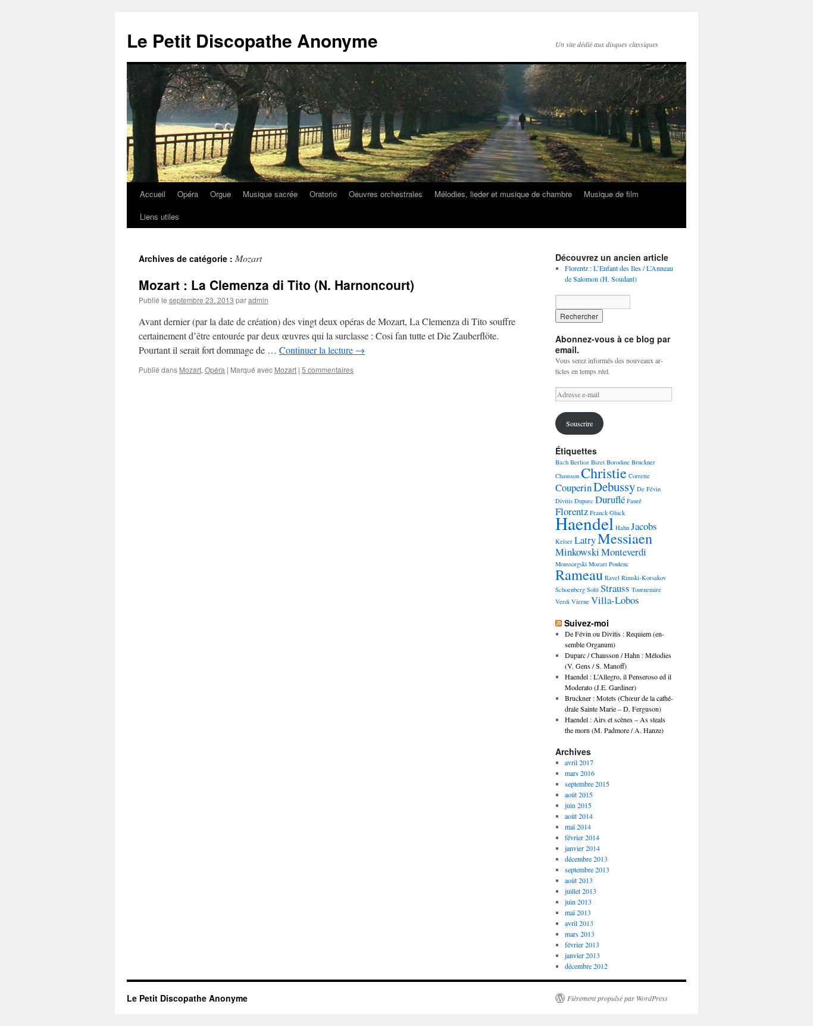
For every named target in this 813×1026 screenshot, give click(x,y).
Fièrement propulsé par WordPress (617, 998)
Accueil (152, 193)
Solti (593, 589)
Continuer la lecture (322, 350)
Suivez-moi (586, 623)
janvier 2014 (582, 848)
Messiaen (625, 538)
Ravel (612, 577)
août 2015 (579, 794)
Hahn (622, 527)
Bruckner (643, 462)
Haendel (584, 523)
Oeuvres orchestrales (386, 193)
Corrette (639, 476)
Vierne (580, 601)
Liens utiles (159, 216)
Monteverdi (623, 552)
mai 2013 (578, 912)
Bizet (598, 462)
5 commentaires (328, 369)
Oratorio (323, 193)
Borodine (618, 462)
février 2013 (582, 944)
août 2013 (579, 880)
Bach (561, 462)
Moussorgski (571, 564)
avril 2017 (579, 762)
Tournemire (646, 589)
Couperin (573, 487)
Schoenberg (570, 589)
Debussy (614, 486)
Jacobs (644, 526)
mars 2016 (580, 773)
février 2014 (582, 837)
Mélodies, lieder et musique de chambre (503, 193)
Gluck (617, 513)
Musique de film (611, 193)
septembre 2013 (587, 869)
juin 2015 (578, 805)
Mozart (190, 369)
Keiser (564, 541)
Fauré (634, 501)
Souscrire (579, 423)
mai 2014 (578, 826)
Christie (604, 472)
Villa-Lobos (615, 600)
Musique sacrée (270, 193)
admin (258, 300)
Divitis (564, 501)
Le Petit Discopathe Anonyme (252, 40)
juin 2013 (578, 901)
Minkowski (577, 552)
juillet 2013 (580, 891)
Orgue (220, 193)
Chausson (567, 476)
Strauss (615, 588)
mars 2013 (580, 933)
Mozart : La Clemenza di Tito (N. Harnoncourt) (276, 285)
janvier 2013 (582, 955)
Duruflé (610, 499)
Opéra (187, 193)
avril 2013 (579, 923)
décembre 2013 (586, 858)
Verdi (562, 601)
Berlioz (579, 462)
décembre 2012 (586, 966)
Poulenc (619, 564)
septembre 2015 (587, 783)
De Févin (649, 489)
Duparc (583, 501)
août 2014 (579, 816)
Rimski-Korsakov (643, 577)
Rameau (579, 574)
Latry (585, 540)
